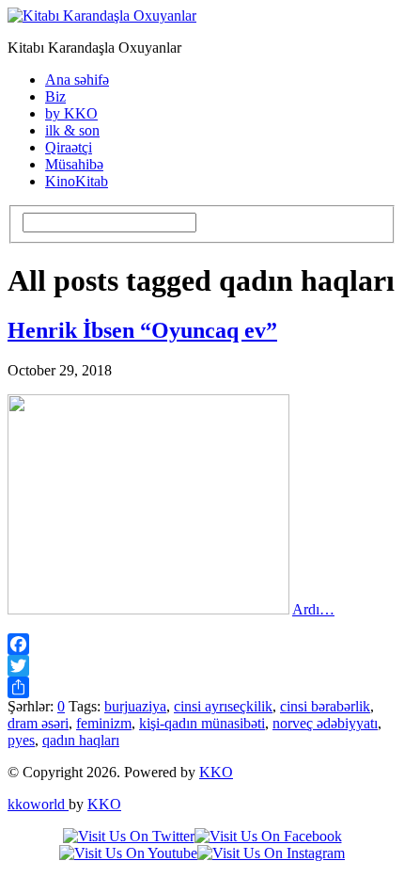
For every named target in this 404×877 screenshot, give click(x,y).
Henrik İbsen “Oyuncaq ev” (142, 330)
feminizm (104, 723)
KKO (216, 772)
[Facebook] (202, 644)
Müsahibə (74, 164)
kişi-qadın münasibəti (202, 723)
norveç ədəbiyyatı (325, 723)
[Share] (202, 687)
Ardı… (313, 609)
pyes (21, 740)
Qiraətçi (68, 147)
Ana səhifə (77, 80)
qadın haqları (80, 740)
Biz (55, 96)
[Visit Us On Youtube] (128, 853)
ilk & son (72, 130)
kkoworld (38, 804)
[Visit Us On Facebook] (268, 836)
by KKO (71, 113)
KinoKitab (76, 181)
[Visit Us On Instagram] (271, 853)
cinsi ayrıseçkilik (223, 706)
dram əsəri (38, 723)
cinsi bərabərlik (325, 706)
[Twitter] (202, 666)
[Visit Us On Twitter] (128, 836)
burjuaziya (135, 706)
